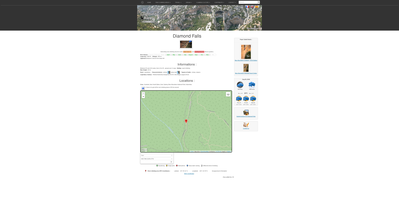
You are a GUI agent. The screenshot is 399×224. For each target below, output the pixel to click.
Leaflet (192, 151)
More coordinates (189, 173)
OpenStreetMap (205, 151)
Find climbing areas (162, 2)
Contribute (219, 2)
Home (149, 2)
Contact (232, 2)
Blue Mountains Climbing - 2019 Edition (246, 60)
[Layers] (228, 94)
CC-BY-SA (218, 151)
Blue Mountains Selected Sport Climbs (246, 73)
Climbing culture (202, 2)
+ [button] (143, 93)
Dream (188, 2)
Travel (177, 2)
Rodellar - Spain (253, 28)
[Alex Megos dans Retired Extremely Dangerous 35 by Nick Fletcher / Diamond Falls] (186, 44)
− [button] (143, 96)
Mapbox (229, 151)
